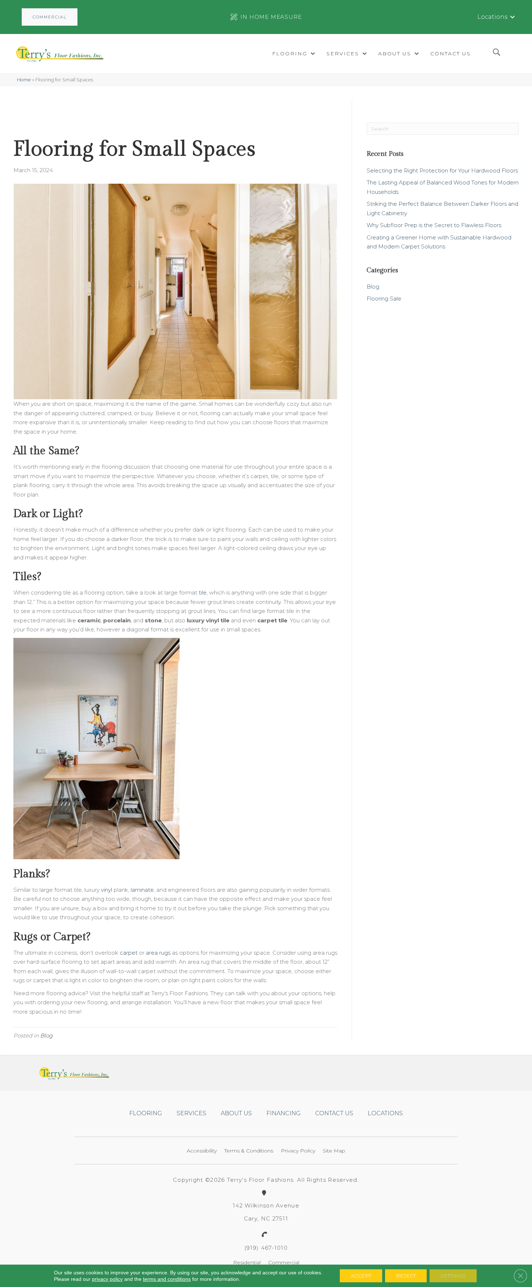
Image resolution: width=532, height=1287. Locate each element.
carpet (129, 952)
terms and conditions (167, 1279)
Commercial (283, 1262)
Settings (453, 1276)
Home (24, 79)
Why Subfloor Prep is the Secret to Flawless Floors (434, 225)
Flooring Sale (384, 298)
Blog (46, 1035)
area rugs (158, 952)
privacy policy (107, 1279)
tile (203, 592)
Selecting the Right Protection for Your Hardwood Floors (442, 170)
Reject (406, 1276)
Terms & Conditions (248, 1150)
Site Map (334, 1150)
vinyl (106, 889)
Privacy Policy (298, 1150)
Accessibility (202, 1150)
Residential (247, 1262)
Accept (361, 1276)
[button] (49, 17)
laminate (142, 889)
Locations (492, 16)
